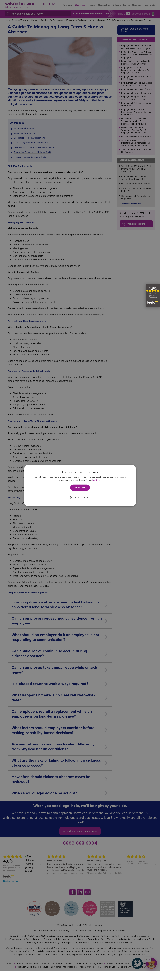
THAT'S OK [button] (80, 487)
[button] (80, 497)
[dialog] (80, 485)
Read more (97, 480)
